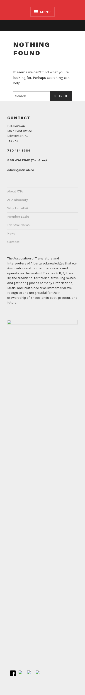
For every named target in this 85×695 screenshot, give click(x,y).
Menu (45, 12)
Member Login (18, 217)
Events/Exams (18, 225)
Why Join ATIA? (18, 208)
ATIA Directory (17, 200)
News (11, 233)
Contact (13, 242)
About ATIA (15, 191)
